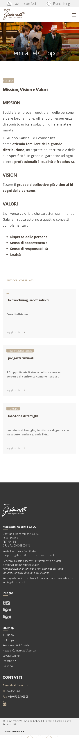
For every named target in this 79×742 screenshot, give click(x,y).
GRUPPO (8, 731)
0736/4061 (13, 691)
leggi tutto (13, 332)
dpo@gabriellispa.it (26, 564)
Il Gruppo (8, 80)
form (40, 578)
